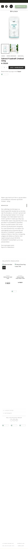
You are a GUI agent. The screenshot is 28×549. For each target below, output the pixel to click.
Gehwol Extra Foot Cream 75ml (20, 277)
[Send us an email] (16, 420)
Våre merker (11, 56)
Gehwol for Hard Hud (8, 277)
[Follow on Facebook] (11, 420)
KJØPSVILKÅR (21, 545)
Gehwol (21, 56)
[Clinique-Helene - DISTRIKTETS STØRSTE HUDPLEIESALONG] (11, 6)
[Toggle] (3, 410)
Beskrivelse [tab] (4, 205)
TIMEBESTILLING (20, 543)
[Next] (26, 275)
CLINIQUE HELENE (7, 543)
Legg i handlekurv (17, 67)
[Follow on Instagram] (14, 420)
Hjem (3, 56)
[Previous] (2, 275)
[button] (2, 6)
